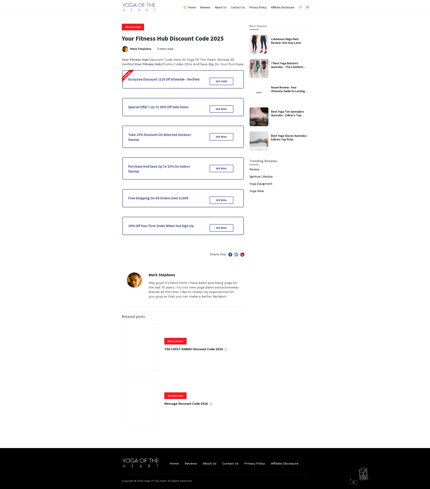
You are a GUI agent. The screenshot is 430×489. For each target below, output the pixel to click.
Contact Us (238, 7)
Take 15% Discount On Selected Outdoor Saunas (159, 137)
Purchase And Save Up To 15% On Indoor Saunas (159, 169)
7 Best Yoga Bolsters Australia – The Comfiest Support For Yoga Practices (288, 66)
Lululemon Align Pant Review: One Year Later (286, 41)
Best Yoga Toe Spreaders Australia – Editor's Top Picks (287, 115)
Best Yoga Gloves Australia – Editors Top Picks (289, 137)
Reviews (205, 7)
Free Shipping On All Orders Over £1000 (158, 198)
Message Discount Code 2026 (186, 403)
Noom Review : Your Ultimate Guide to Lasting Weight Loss (288, 90)
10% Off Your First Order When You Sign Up (161, 226)
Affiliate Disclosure (282, 7)
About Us (220, 7)
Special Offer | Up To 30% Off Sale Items (158, 107)
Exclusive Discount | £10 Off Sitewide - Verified (163, 79)
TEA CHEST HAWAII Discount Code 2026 (193, 349)
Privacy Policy (258, 7)
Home (191, 7)
